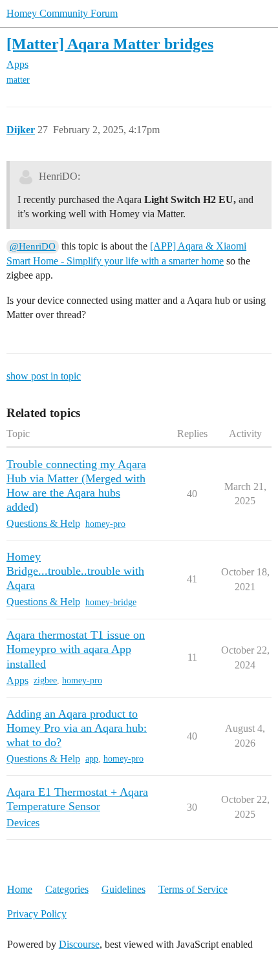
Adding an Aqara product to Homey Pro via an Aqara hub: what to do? (76, 728)
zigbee (45, 680)
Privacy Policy (37, 913)
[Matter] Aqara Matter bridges (109, 43)
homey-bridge (110, 602)
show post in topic (43, 375)
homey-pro (105, 524)
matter (18, 80)
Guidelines (123, 889)
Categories (67, 889)
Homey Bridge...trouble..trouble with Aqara (75, 571)
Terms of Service (193, 889)
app (91, 759)
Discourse (79, 944)
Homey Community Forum (62, 13)
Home (19, 889)
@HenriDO (33, 246)
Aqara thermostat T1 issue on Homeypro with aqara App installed (75, 649)
